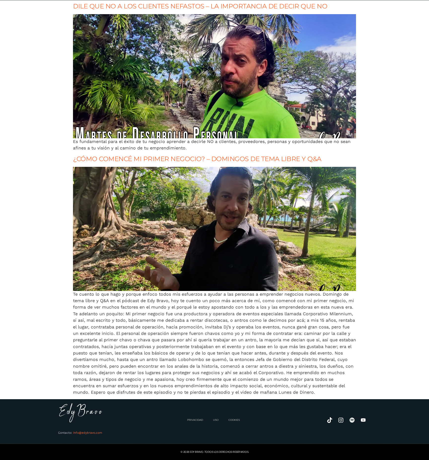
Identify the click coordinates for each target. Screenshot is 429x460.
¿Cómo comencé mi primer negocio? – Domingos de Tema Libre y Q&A (197, 159)
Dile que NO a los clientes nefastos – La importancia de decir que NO (200, 6)
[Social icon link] (329, 420)
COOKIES (234, 420)
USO (215, 420)
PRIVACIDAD (195, 420)
